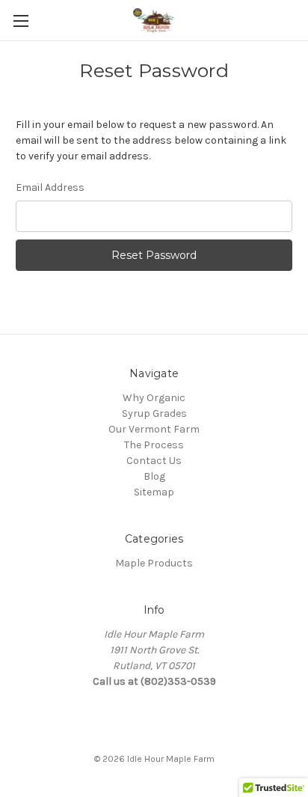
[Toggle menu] (20, 20)
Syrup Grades (154, 413)
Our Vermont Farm (154, 429)
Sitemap (154, 492)
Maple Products (154, 563)
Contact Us (154, 460)
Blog (154, 476)
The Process (154, 445)
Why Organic (154, 397)
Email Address (50, 187)
